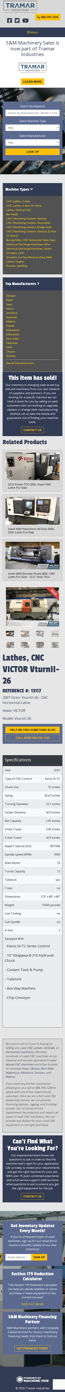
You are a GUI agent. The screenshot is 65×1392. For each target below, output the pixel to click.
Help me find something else (32, 730)
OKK (9, 347)
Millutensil (12, 330)
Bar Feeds (12, 214)
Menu (34, 32)
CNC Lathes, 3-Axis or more (23, 205)
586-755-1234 (49, 17)
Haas (9, 304)
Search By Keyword (32, 106)
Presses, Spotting (16, 266)
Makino (10, 321)
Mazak (10, 326)
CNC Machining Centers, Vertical (26, 218)
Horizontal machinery (20, 1052)
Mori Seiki (12, 338)
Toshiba (10, 356)
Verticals (49, 1048)
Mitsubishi (12, 334)
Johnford (11, 313)
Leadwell (11, 317)
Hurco (10, 308)
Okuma (10, 351)
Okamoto (12, 343)
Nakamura (12, 1073)
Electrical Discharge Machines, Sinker (29, 248)
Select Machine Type (32, 121)
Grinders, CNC (15, 253)
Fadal (9, 300)
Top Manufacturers (21, 284)
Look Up (32, 152)
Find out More (32, 1304)
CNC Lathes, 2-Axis (18, 201)
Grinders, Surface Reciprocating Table (29, 257)
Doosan (11, 295)
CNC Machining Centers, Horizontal (28, 223)
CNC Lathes (34, 1048)
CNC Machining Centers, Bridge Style (29, 227)
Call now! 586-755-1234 (33, 738)
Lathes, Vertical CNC (18, 210)
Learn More (32, 82)
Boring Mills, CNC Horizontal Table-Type (30, 240)
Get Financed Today (32, 1348)
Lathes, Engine (15, 261)
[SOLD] (32, 607)
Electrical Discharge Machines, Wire (28, 244)
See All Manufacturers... (20, 363)
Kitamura (27, 1073)
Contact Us (32, 430)
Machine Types (17, 189)
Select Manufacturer (32, 136)
